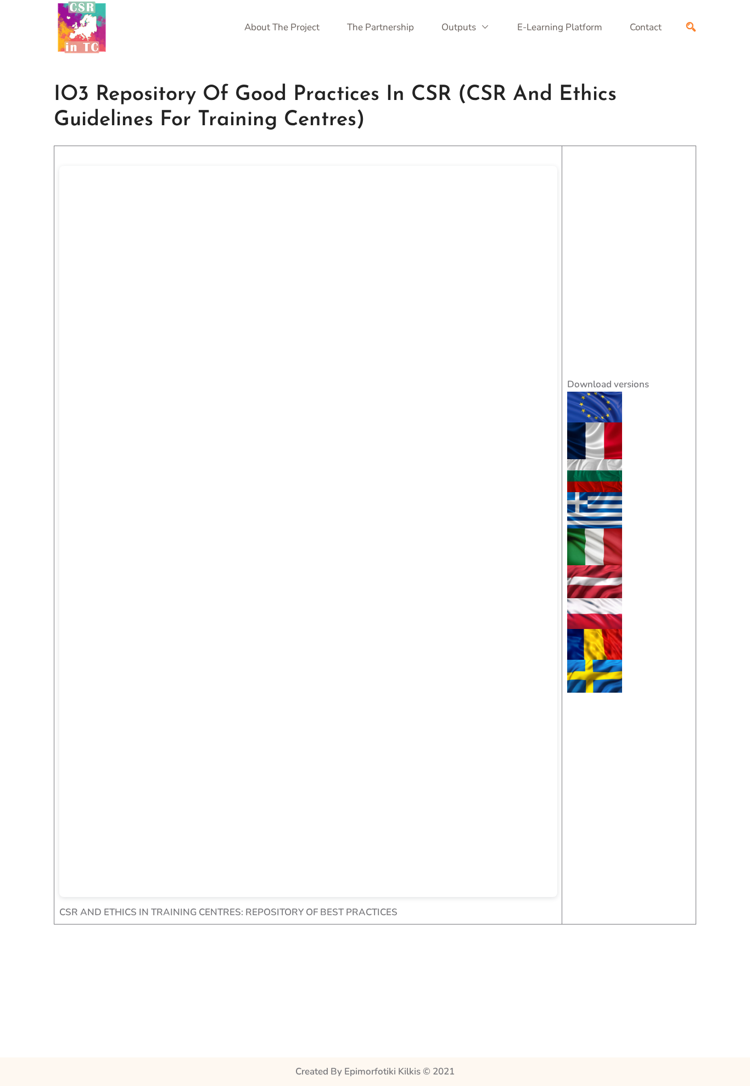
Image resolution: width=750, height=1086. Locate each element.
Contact (646, 27)
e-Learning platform (559, 27)
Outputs (458, 27)
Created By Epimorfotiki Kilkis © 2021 (375, 1071)
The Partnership (380, 27)
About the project (282, 27)
